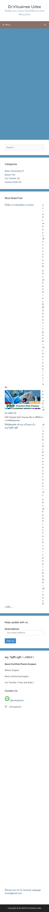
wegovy (32, 122)
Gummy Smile (11, 182)
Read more (20, 111)
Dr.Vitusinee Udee (24, 7)
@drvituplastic (17, 700)
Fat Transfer (10, 178)
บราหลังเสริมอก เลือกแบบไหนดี (43, 236)
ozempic (10, 122)
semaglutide (21, 122)
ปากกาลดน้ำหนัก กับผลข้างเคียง (24, 50)
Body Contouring (14, 118)
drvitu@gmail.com (13, 893)
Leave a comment (14, 129)
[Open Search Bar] (45, 24)
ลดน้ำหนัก (18, 126)
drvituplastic (16, 707)
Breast (8, 175)
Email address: (12, 629)
